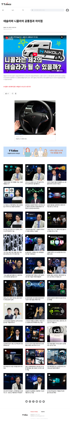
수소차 (24, 86)
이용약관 (43, 411)
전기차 (29, 86)
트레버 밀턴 (12, 86)
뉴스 (13, 10)
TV (23, 10)
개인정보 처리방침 (34, 411)
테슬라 (19, 86)
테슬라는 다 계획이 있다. (21, 139)
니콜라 (6, 86)
